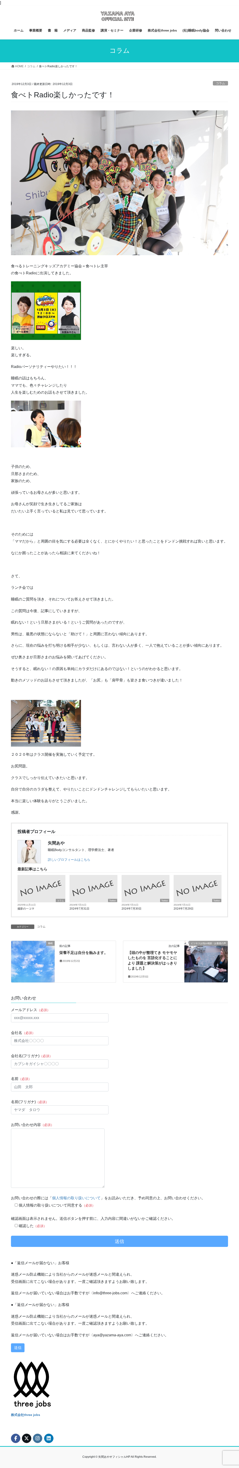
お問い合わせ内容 (32, 1125)
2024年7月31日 (79, 908)
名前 (21, 1079)
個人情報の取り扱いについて (76, 1198)
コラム (220, 83)
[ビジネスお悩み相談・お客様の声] (206, 958)
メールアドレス (30, 1010)
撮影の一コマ (26, 908)
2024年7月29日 (183, 908)
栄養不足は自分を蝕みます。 (83, 953)
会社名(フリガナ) (32, 1056)
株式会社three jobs (25, 1415)
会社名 (23, 1033)
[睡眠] (33, 958)
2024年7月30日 (131, 908)
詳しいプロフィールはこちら (69, 859)
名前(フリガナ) (30, 1102)
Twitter (112, 900)
